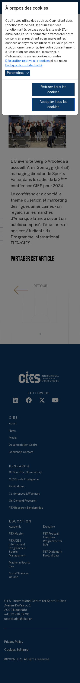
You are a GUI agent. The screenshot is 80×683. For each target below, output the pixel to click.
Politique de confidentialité (23, 65)
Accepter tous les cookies (53, 104)
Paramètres (15, 73)
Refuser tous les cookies (53, 89)
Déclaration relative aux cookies (27, 61)
